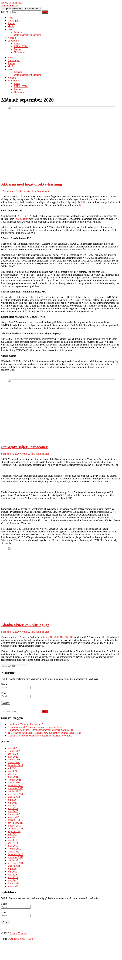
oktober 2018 (14, 860)
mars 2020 (13, 811)
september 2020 (16, 794)
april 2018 (13, 877)
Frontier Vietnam (9, 5)
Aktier (17, 43)
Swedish (11, 666)
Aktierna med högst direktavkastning (31, 184)
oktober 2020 (14, 791)
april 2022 (13, 753)
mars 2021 (13, 776)
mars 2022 (13, 756)
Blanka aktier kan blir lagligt (25, 625)
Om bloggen (14, 20)
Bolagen (12, 29)
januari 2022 (14, 762)
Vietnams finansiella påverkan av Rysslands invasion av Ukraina (40, 735)
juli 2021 (12, 768)
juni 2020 (12, 802)
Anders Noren (17, 938)
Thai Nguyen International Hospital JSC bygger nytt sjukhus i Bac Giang (44, 732)
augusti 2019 (14, 831)
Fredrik (26, 191)
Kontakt (12, 37)
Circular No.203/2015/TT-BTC (57, 637)
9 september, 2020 (10, 453)
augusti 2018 (14, 866)
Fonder (17, 49)
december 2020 (15, 785)
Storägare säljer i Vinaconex (24, 447)
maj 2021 (12, 771)
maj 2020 (12, 805)
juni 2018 (12, 871)
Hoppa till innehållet (11, 2)
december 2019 (15, 820)
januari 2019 (14, 851)
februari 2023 (14, 751)
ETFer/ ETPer (21, 46)
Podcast (11, 23)
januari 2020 (14, 817)
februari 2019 (14, 848)
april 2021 (13, 774)
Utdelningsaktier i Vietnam (27, 35)
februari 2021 (14, 779)
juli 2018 (12, 868)
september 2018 (16, 863)
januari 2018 (14, 886)
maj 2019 (12, 840)
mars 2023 (13, 748)
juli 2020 (12, 799)
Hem (10, 17)
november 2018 (15, 857)
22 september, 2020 (11, 191)
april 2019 (13, 843)
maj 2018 (12, 874)
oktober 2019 (14, 825)
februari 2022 (14, 759)
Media (11, 26)
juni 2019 (12, 837)
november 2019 (15, 822)
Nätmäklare (20, 52)
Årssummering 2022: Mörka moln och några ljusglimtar (35, 727)
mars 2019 (13, 845)
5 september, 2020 (10, 631)
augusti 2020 (14, 797)
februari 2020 (14, 814)
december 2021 (15, 765)
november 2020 (15, 788)
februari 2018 (14, 883)
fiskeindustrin (21, 218)
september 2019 (16, 828)
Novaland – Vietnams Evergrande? (25, 724)
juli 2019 (12, 834)
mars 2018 (13, 880)
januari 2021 (14, 782)
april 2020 (13, 808)
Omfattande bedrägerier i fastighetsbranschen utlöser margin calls (40, 730)
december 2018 (15, 854)
